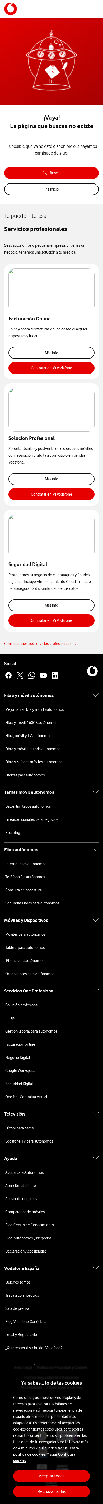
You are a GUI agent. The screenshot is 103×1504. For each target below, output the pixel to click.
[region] (51, 1434)
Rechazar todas (52, 1491)
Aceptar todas (51, 1476)
